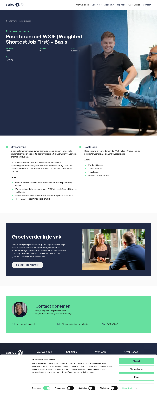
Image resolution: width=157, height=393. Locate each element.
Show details (127, 388)
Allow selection (136, 369)
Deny (136, 377)
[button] (82, 5)
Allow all (136, 361)
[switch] (70, 388)
